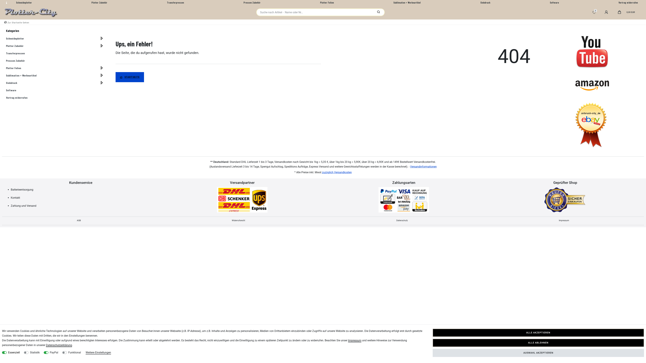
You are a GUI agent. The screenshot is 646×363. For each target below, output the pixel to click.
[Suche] (378, 12)
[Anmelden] (607, 12)
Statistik (35, 352)
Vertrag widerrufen (17, 97)
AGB (79, 220)
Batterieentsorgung (22, 189)
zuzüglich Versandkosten (337, 172)
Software (11, 90)
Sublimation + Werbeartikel (21, 75)
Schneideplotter (15, 38)
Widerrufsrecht (238, 220)
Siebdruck (11, 82)
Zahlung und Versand (23, 205)
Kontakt (15, 197)
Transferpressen (15, 53)
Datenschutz (402, 220)
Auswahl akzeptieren (538, 352)
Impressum (564, 220)
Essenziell (14, 352)
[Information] (6, 3)
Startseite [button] (132, 77)
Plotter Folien (13, 68)
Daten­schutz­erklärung (59, 345)
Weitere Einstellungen (98, 352)
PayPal (54, 352)
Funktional (74, 352)
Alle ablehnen (538, 342)
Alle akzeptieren (538, 332)
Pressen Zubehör (15, 60)
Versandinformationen (423, 166)
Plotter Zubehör (15, 45)
